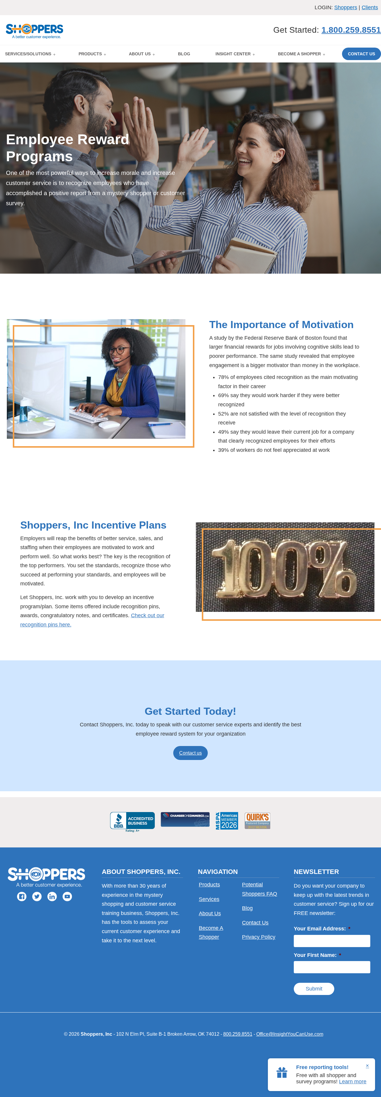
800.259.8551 (237, 1034)
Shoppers (345, 7)
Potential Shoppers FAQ (259, 889)
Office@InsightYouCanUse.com (289, 1034)
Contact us (190, 753)
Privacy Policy (258, 937)
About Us (210, 913)
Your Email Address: (322, 929)
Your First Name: (317, 955)
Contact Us (255, 923)
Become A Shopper (211, 932)
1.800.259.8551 (351, 30)
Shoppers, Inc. (35, 30)
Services (209, 899)
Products (209, 885)
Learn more (352, 1082)
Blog (247, 908)
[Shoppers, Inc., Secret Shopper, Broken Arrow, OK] (132, 822)
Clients (370, 7)
